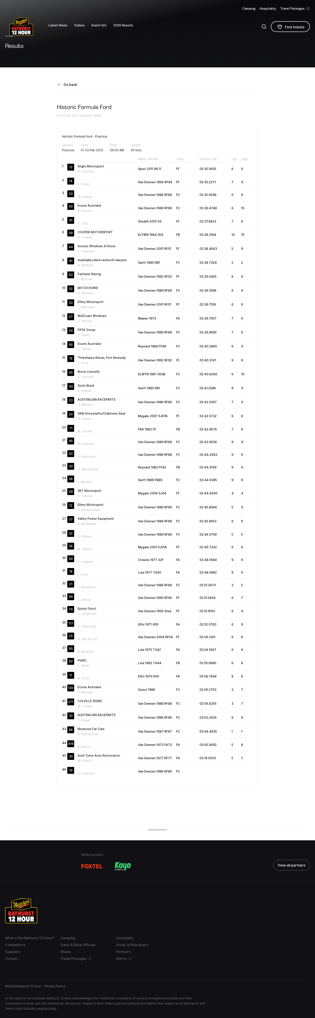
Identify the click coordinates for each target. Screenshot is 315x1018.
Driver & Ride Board (132, 944)
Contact (11, 958)
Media (66, 951)
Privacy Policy (55, 986)
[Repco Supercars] (26, 26)
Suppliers (12, 951)
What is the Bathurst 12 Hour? (29, 938)
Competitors (15, 944)
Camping (248, 8)
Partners (123, 951)
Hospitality (268, 8)
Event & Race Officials (78, 944)
